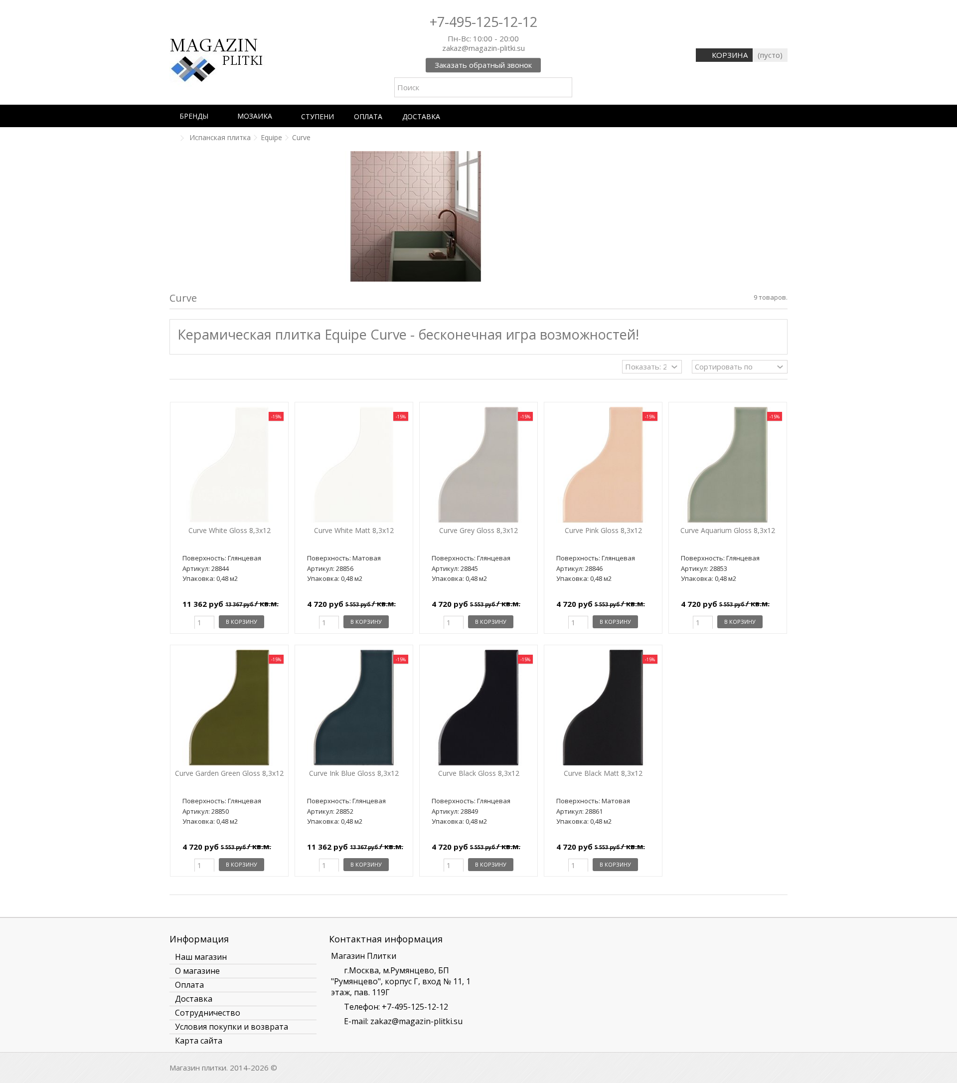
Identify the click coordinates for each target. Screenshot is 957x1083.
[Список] (184, 368)
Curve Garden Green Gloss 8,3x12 (229, 773)
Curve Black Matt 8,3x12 (603, 773)
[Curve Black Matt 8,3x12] (603, 708)
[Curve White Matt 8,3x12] (354, 465)
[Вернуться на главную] (172, 138)
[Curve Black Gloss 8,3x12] (478, 708)
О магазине (197, 971)
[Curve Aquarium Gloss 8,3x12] (727, 465)
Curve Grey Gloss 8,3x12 (478, 530)
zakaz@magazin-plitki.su (416, 1021)
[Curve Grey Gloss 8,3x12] (478, 465)
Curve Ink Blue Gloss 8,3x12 (354, 773)
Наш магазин (201, 957)
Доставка (193, 999)
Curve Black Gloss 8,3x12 (478, 773)
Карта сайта (198, 1041)
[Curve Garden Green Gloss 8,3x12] (229, 708)
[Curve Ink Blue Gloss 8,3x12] (354, 708)
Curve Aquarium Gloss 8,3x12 (727, 530)
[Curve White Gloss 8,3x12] (229, 465)
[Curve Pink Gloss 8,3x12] (603, 465)
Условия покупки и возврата (231, 1027)
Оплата (189, 985)
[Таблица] (194, 368)
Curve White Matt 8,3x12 (354, 530)
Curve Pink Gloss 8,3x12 (603, 530)
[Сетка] (175, 368)
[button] (198, 116)
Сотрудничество (207, 1013)
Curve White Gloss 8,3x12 (229, 530)
